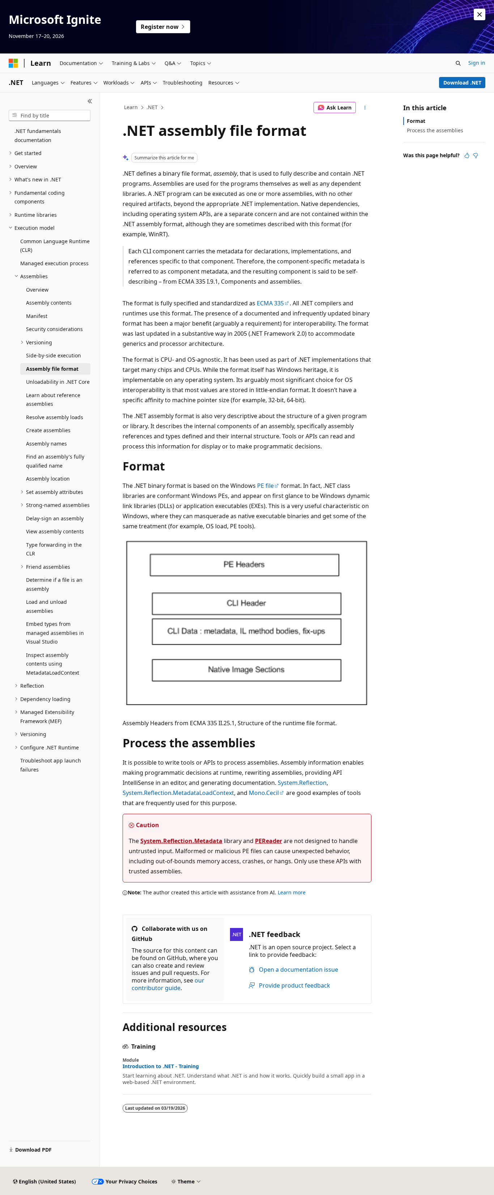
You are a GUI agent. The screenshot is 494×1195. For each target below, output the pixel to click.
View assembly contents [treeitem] (55, 531)
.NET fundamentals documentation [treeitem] (37, 135)
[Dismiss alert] (479, 14)
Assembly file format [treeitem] (52, 368)
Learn (131, 107)
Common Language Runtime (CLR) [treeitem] (55, 246)
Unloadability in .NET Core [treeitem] (58, 381)
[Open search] (458, 63)
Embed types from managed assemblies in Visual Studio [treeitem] (55, 632)
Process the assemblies (435, 130)
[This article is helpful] (467, 155)
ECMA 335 (270, 303)
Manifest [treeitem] (36, 316)
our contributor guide (168, 984)
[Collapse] (90, 101)
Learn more (292, 892)
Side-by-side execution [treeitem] (53, 355)
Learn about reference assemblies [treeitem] (53, 400)
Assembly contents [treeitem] (49, 302)
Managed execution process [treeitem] (54, 263)
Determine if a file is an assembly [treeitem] (54, 584)
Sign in (476, 62)
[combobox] (49, 115)
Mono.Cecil (264, 793)
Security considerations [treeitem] (54, 329)
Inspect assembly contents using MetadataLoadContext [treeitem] (52, 664)
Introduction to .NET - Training (161, 1066)
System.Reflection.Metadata (181, 841)
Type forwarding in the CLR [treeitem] (54, 549)
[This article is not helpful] (475, 155)
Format (416, 120)
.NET (152, 107)
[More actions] (365, 107)
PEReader (268, 841)
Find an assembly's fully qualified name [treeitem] (55, 461)
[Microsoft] (13, 63)
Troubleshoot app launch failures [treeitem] (50, 765)
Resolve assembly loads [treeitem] (54, 417)
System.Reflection (302, 783)
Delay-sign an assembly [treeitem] (55, 518)
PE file (265, 486)
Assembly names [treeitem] (46, 443)
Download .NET (462, 82)
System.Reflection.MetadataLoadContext (178, 793)
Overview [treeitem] (37, 289)
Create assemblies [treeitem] (48, 430)
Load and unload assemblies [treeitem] (46, 606)
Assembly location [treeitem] (48, 478)
